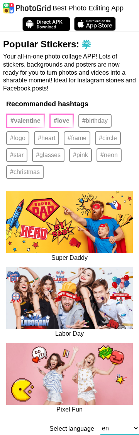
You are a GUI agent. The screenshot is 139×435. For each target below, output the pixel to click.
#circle (108, 138)
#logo (17, 138)
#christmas (25, 172)
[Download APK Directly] (46, 24)
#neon (109, 155)
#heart (46, 138)
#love (62, 120)
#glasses (48, 155)
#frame (77, 138)
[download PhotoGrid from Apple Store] (95, 24)
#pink (80, 155)
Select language (71, 429)
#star (17, 155)
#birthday (95, 120)
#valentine (25, 120)
